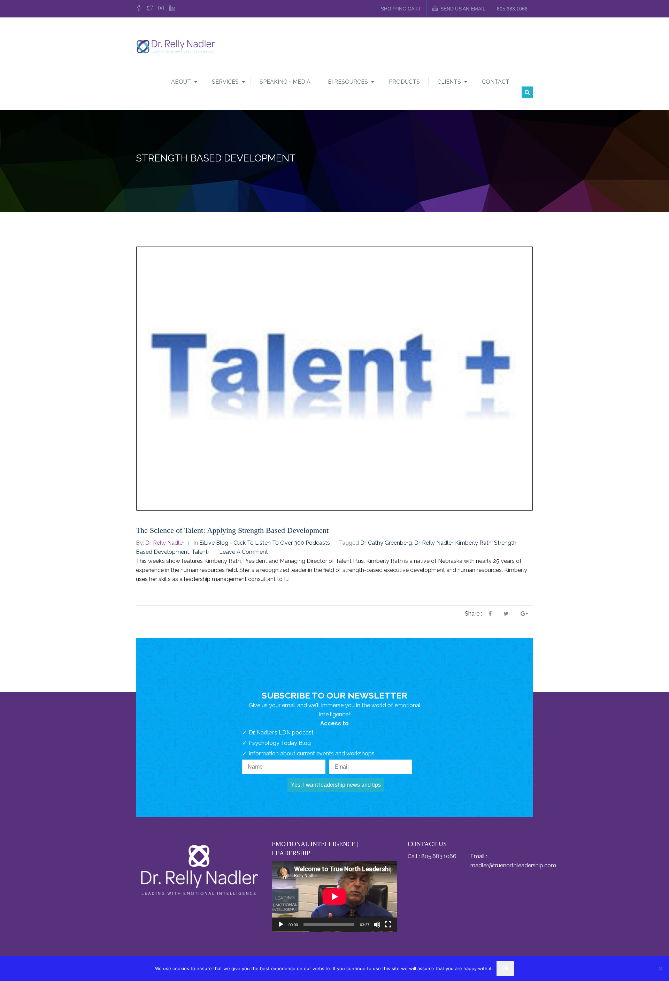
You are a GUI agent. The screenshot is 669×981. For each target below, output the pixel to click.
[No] (660, 968)
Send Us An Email (462, 9)
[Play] (280, 924)
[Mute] (377, 924)
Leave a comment (243, 552)
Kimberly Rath (473, 542)
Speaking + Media (285, 81)
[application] (334, 896)
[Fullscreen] (388, 924)
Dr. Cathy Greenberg (386, 542)
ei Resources (348, 81)
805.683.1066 (512, 9)
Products (404, 81)
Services (225, 81)
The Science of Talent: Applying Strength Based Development (232, 530)
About (181, 81)
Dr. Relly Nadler (164, 542)
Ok (505, 968)
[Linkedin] (172, 8)
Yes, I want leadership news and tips (336, 785)
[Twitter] (150, 8)
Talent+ (201, 552)
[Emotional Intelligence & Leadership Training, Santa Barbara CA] (175, 46)
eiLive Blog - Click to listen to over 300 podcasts (264, 542)
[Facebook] (140, 8)
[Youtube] (161, 8)
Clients (449, 81)
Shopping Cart (401, 9)
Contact (495, 81)
